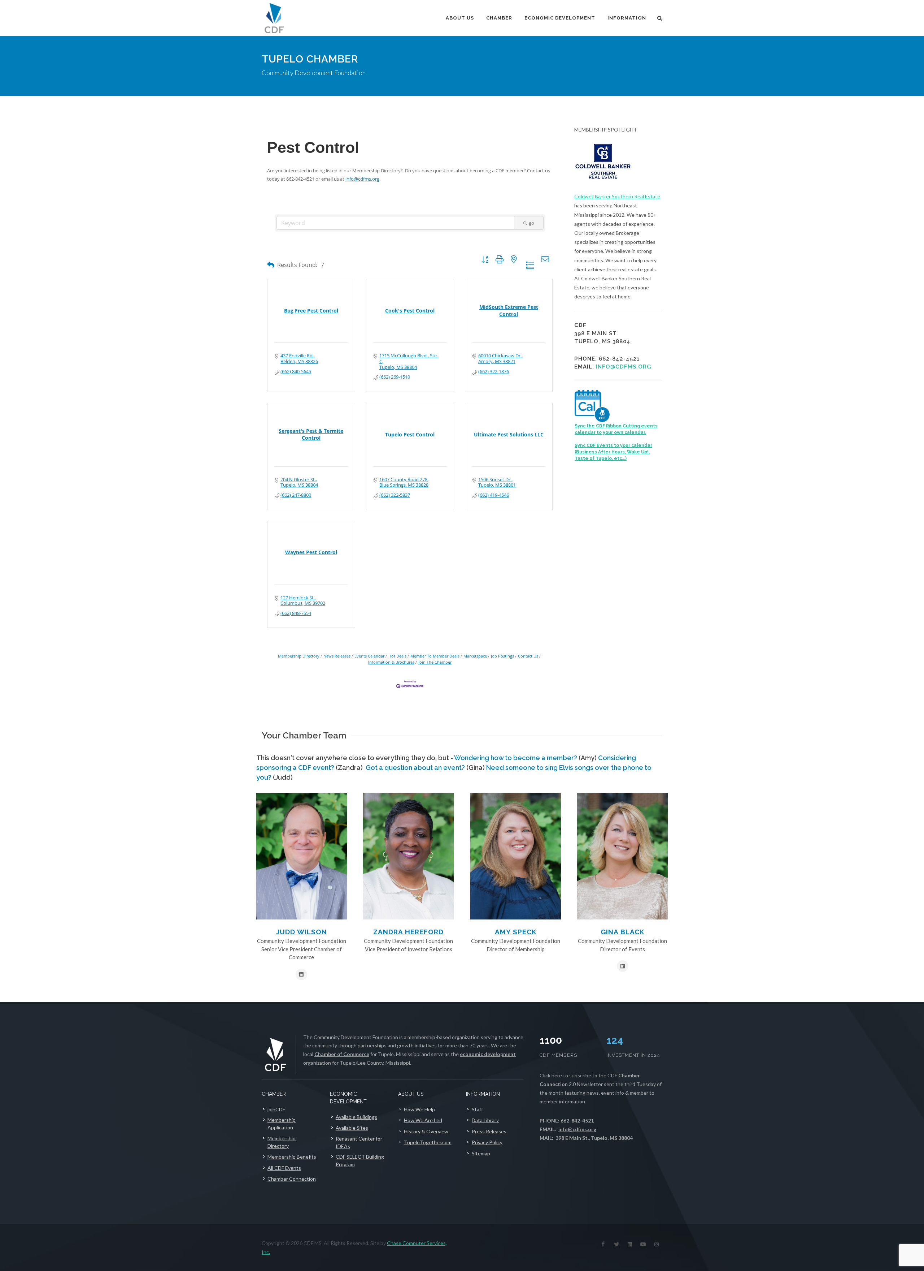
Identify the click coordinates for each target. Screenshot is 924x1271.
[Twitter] (616, 1244)
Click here (551, 1075)
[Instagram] (656, 1244)
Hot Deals (397, 656)
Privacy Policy (487, 1142)
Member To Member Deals (434, 656)
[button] (270, 264)
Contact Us (528, 656)
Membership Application (281, 1123)
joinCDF (276, 1109)
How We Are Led (423, 1120)
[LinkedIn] (630, 1244)
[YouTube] (643, 1244)
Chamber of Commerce (341, 1054)
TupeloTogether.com (428, 1142)
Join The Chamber (435, 662)
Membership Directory (298, 656)
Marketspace (475, 656)
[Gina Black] (622, 856)
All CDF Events (284, 1168)
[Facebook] (603, 1244)
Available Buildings (356, 1117)
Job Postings (502, 656)
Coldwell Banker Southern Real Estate (617, 196)
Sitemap (481, 1153)
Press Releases (489, 1131)
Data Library (485, 1120)
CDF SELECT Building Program (360, 1160)
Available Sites (352, 1128)
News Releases (336, 656)
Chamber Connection (291, 1179)
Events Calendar (369, 656)
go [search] (531, 223)
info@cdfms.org (362, 179)
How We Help (419, 1109)
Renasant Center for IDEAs (359, 1142)
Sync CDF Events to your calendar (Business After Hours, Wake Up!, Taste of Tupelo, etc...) (613, 452)
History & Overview (426, 1131)
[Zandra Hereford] (408, 856)
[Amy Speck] (515, 856)
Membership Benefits (291, 1157)
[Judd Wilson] (301, 856)
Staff (477, 1109)
